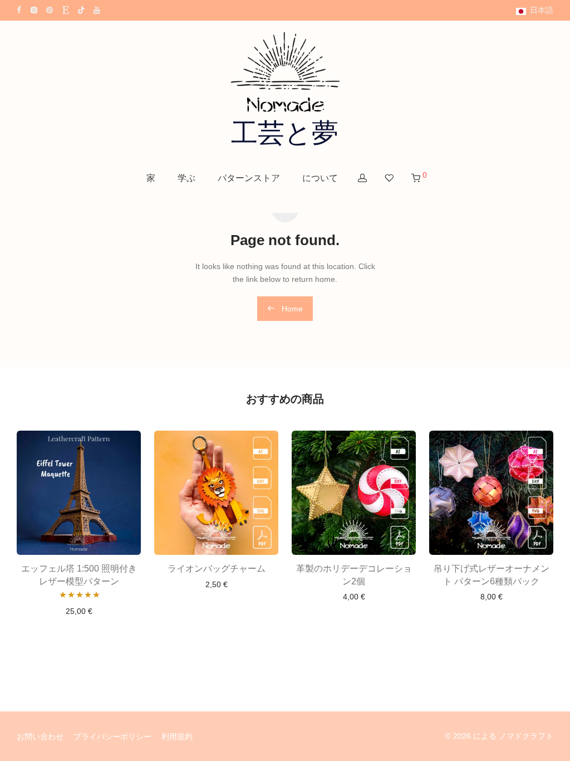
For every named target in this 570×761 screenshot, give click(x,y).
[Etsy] (65, 9)
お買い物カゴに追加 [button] (79, 611)
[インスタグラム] (34, 9)
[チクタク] (81, 9)
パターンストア (249, 178)
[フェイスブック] (19, 9)
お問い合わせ (40, 736)
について (320, 178)
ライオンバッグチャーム (217, 568)
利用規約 (177, 736)
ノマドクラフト (526, 735)
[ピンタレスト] (50, 9)
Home (291, 308)
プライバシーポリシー (112, 736)
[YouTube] (97, 9)
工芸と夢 (284, 133)
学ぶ (186, 178)
